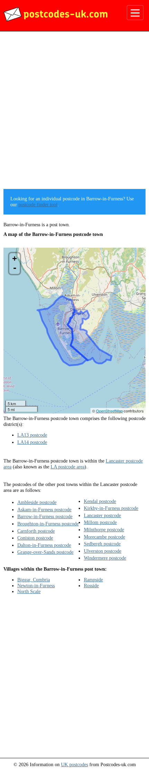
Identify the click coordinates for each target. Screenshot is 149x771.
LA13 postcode (32, 435)
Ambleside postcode (36, 502)
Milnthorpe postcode (104, 529)
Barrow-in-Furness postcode (44, 516)
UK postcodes (74, 764)
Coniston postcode (35, 538)
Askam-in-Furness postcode (44, 509)
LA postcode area (68, 466)
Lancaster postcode (102, 515)
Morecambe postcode (104, 537)
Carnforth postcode (36, 531)
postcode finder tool (38, 204)
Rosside (91, 585)
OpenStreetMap (109, 410)
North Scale (29, 591)
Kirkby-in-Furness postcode (111, 508)
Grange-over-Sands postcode (45, 552)
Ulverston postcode (102, 551)
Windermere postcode (105, 558)
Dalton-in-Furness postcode (44, 545)
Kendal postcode (100, 501)
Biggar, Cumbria (33, 579)
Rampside (93, 579)
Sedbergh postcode (102, 543)
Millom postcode (100, 522)
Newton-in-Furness (36, 585)
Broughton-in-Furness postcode (48, 523)
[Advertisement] (74, 112)
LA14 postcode (32, 442)
